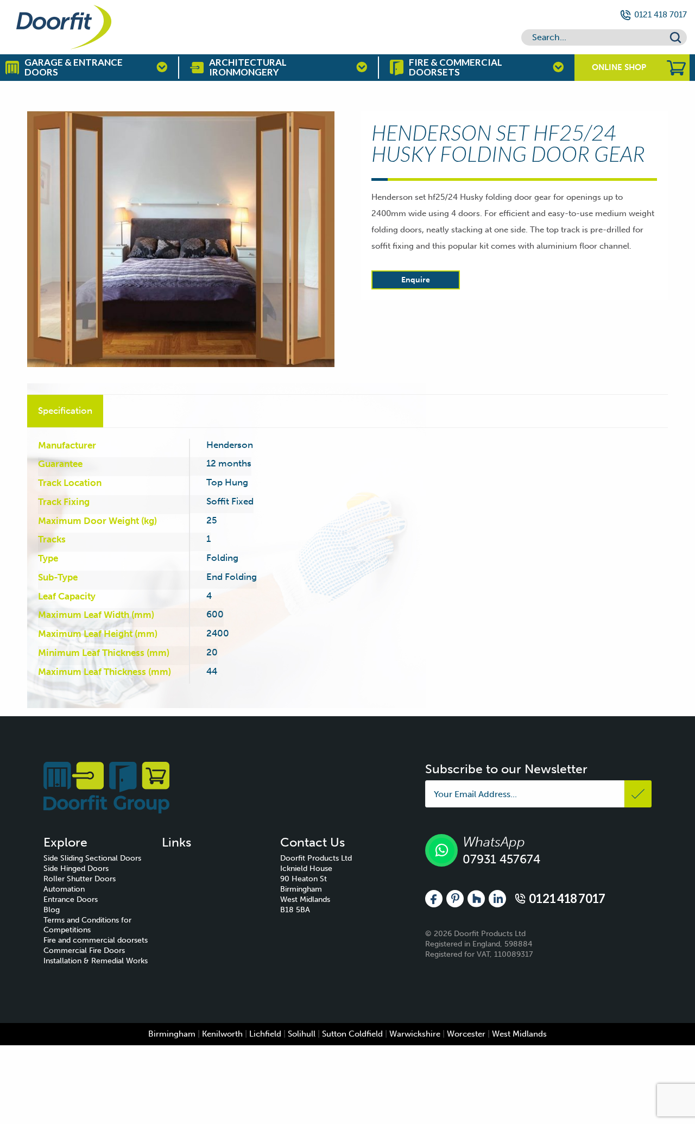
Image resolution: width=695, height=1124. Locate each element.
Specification (65, 410)
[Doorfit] (106, 787)
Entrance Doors (70, 899)
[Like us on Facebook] (434, 897)
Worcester (466, 1034)
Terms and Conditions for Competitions (87, 925)
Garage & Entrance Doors (73, 67)
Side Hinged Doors (76, 868)
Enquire (415, 280)
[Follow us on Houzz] (476, 897)
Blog (51, 909)
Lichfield (265, 1034)
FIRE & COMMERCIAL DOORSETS (455, 67)
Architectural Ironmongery (248, 67)
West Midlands (519, 1034)
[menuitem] (102, 859)
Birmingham (171, 1034)
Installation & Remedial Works (95, 960)
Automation (64, 889)
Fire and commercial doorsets (95, 940)
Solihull (301, 1034)
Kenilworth (222, 1034)
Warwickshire (414, 1034)
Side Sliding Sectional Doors (92, 858)
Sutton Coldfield (352, 1034)
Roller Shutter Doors (79, 878)
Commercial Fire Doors (84, 950)
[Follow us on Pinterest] (455, 897)
